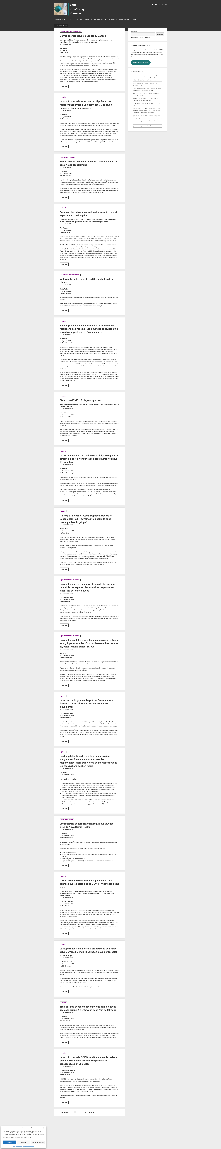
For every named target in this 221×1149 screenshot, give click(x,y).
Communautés (123, 20)
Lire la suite (65, 87)
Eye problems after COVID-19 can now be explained (146, 115)
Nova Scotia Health (66, 842)
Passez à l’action (99, 20)
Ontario (63, 1002)
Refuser (23, 1142)
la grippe (81, 537)
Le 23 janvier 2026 (67, 167)
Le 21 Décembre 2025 (68, 649)
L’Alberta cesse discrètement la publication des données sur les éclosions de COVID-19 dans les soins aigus (89, 884)
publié (86, 421)
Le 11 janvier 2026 (67, 334)
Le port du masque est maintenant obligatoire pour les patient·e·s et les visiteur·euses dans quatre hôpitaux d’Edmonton (89, 459)
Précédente (65, 1112)
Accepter (9, 1142)
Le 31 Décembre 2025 (68, 408)
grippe (63, 511)
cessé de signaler (103, 434)
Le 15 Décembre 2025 (68, 1012)
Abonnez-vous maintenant (141, 62)
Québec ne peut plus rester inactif (142, 126)
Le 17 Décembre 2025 (68, 897)
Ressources (111, 20)
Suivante (91, 1112)
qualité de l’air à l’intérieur (70, 580)
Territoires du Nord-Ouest (70, 275)
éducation (64, 208)
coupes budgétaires (68, 157)
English (134, 19)
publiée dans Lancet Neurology (78, 129)
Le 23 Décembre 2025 (68, 464)
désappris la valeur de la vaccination (91, 431)
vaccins (63, 97)
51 (85, 1112)
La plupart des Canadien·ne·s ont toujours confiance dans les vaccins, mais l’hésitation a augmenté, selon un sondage (88, 952)
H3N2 (111, 539)
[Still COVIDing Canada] (60, 9)
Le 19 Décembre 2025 (68, 709)
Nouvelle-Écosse (67, 819)
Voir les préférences (38, 1142)
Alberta (63, 451)
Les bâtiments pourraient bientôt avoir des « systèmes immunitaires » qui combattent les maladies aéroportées (147, 121)
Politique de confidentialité (28, 1146)
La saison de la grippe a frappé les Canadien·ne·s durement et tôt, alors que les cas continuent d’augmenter (86, 703)
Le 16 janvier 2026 (67, 223)
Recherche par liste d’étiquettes (141, 37)
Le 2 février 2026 (67, 44)
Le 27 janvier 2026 (67, 110)
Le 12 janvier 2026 (67, 284)
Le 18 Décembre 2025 (68, 829)
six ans (63, 396)
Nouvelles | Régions (75, 20)
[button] (44, 1128)
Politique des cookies (17, 1146)
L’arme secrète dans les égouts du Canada (83, 35)
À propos (87, 20)
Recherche (134, 31)
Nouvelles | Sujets (60, 20)
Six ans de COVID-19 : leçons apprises (80, 400)
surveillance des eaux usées (71, 32)
